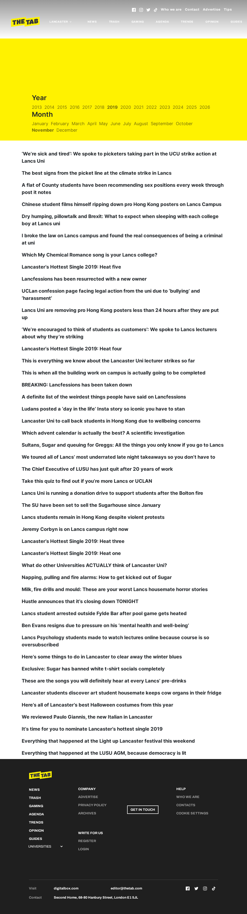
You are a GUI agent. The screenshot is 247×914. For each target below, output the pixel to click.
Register (87, 841)
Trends (187, 21)
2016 (75, 107)
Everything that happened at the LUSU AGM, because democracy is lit (104, 753)
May (103, 123)
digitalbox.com (66, 888)
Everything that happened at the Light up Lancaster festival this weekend (108, 741)
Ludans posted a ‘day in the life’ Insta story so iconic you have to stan (103, 409)
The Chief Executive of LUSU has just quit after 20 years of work (97, 469)
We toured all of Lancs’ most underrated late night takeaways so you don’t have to (118, 457)
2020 (125, 107)
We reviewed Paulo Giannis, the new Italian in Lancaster (87, 717)
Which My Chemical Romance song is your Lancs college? (89, 255)
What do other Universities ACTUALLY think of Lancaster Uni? (94, 565)
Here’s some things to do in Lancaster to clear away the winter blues (102, 657)
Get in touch (142, 809)
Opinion (212, 21)
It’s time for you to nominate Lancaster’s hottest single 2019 (92, 729)
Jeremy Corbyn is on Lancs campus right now (75, 529)
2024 (178, 107)
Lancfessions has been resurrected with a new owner (84, 279)
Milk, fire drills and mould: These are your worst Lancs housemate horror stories (115, 589)
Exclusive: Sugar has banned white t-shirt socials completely (93, 669)
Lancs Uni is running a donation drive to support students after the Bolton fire (112, 493)
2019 (112, 107)
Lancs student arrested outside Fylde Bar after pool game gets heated (104, 613)
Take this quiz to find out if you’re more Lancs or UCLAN (87, 481)
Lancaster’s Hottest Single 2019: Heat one (71, 553)
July (127, 123)
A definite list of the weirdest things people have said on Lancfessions (104, 397)
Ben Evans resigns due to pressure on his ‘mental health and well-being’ (105, 625)
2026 (204, 107)
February (60, 123)
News (92, 21)
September (162, 123)
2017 (87, 107)
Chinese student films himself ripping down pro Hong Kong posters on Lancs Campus (121, 204)
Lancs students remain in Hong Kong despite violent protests (93, 517)
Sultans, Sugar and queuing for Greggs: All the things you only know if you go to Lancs (123, 445)
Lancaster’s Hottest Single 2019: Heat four (72, 349)
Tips (228, 9)
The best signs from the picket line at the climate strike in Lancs (97, 173)
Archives (87, 813)
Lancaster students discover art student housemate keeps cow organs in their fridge (121, 693)
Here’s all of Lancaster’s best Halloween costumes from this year (97, 705)
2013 (37, 107)
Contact (192, 9)
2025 (191, 107)
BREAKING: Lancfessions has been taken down (77, 385)
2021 (139, 107)
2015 (62, 107)
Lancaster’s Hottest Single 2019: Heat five (71, 267)
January (40, 123)
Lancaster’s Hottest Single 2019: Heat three (73, 541)
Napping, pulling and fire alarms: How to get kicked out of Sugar (97, 577)
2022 (151, 107)
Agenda (162, 21)
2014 (49, 107)
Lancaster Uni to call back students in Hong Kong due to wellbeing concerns (111, 421)
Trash (114, 21)
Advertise (211, 9)
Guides (236, 21)
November (43, 130)
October (184, 123)
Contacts (185, 805)
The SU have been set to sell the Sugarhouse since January (91, 505)
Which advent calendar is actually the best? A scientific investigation (103, 433)
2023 (164, 107)
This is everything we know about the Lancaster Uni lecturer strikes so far (108, 361)
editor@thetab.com (126, 888)
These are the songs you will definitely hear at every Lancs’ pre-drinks (104, 681)
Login (83, 849)
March (78, 123)
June (115, 123)
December (66, 130)
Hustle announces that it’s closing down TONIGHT (80, 601)
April (91, 123)
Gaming (137, 21)
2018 (99, 107)
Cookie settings (192, 813)
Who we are (171, 9)
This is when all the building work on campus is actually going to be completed (114, 373)
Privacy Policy (92, 805)
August (141, 123)
